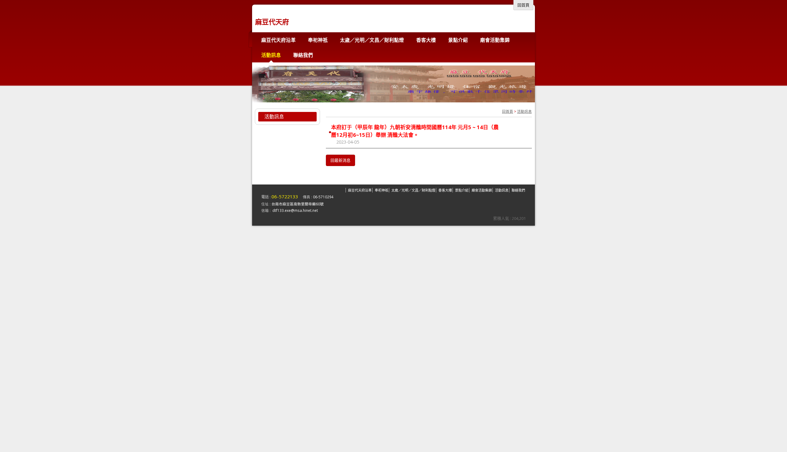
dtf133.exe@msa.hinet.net (295, 210)
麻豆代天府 (272, 21)
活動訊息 (524, 111)
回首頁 (507, 111)
